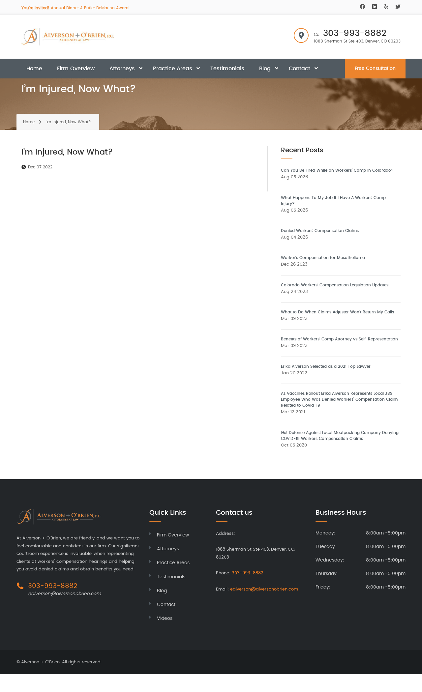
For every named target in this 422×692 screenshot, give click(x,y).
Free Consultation (375, 68)
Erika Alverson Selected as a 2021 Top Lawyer (326, 366)
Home (34, 68)
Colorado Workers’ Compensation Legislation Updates (334, 285)
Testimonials (227, 68)
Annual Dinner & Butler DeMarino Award (75, 8)
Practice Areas (172, 68)
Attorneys (122, 68)
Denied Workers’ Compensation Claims (320, 231)
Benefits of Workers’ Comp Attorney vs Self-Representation (339, 339)
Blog (265, 68)
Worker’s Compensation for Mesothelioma (323, 258)
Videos (164, 618)
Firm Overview (76, 68)
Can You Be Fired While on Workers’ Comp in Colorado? (337, 170)
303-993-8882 (354, 33)
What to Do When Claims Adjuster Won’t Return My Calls (337, 312)
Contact (299, 68)
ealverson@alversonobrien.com (64, 593)
